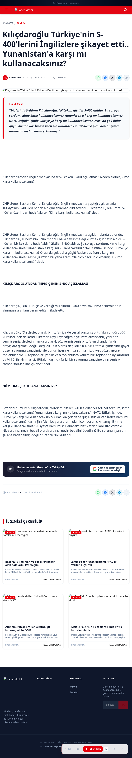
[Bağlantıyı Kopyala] (126, 78)
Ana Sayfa (8, 23)
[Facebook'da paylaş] (105, 78)
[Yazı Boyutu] (77, 749)
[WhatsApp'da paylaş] (98, 78)
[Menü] (7, 10)
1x (106, 749)
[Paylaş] (114, 749)
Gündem (21, 23)
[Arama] (125, 10)
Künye (73, 686)
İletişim (74, 692)
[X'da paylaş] (112, 78)
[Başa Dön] (122, 749)
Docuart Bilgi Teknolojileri (57, 746)
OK (123, 704)
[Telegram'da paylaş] (119, 78)
